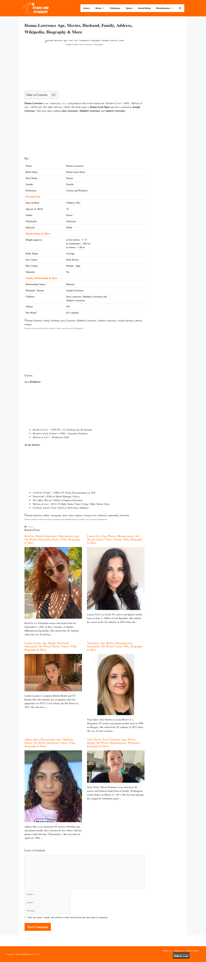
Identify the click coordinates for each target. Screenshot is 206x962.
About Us (167, 950)
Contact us (179, 950)
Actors (86, 8)
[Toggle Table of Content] (52, 95)
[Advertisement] (84, 70)
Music (98, 8)
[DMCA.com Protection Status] (181, 957)
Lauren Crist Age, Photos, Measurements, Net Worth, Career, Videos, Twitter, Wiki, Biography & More (114, 539)
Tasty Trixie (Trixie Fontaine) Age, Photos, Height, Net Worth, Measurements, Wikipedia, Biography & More (113, 742)
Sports (129, 8)
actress (64, 103)
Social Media (144, 8)
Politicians (115, 8)
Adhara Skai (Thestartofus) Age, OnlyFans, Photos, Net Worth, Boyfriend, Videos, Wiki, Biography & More (50, 742)
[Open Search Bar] (180, 8)
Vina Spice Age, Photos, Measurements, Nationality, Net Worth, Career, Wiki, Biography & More (114, 646)
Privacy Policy (192, 950)
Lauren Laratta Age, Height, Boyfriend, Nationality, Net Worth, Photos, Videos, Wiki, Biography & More (51, 646)
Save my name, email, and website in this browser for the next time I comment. (68, 917)
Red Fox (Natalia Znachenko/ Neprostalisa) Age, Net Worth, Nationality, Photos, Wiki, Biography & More (52, 539)
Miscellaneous (163, 8)
